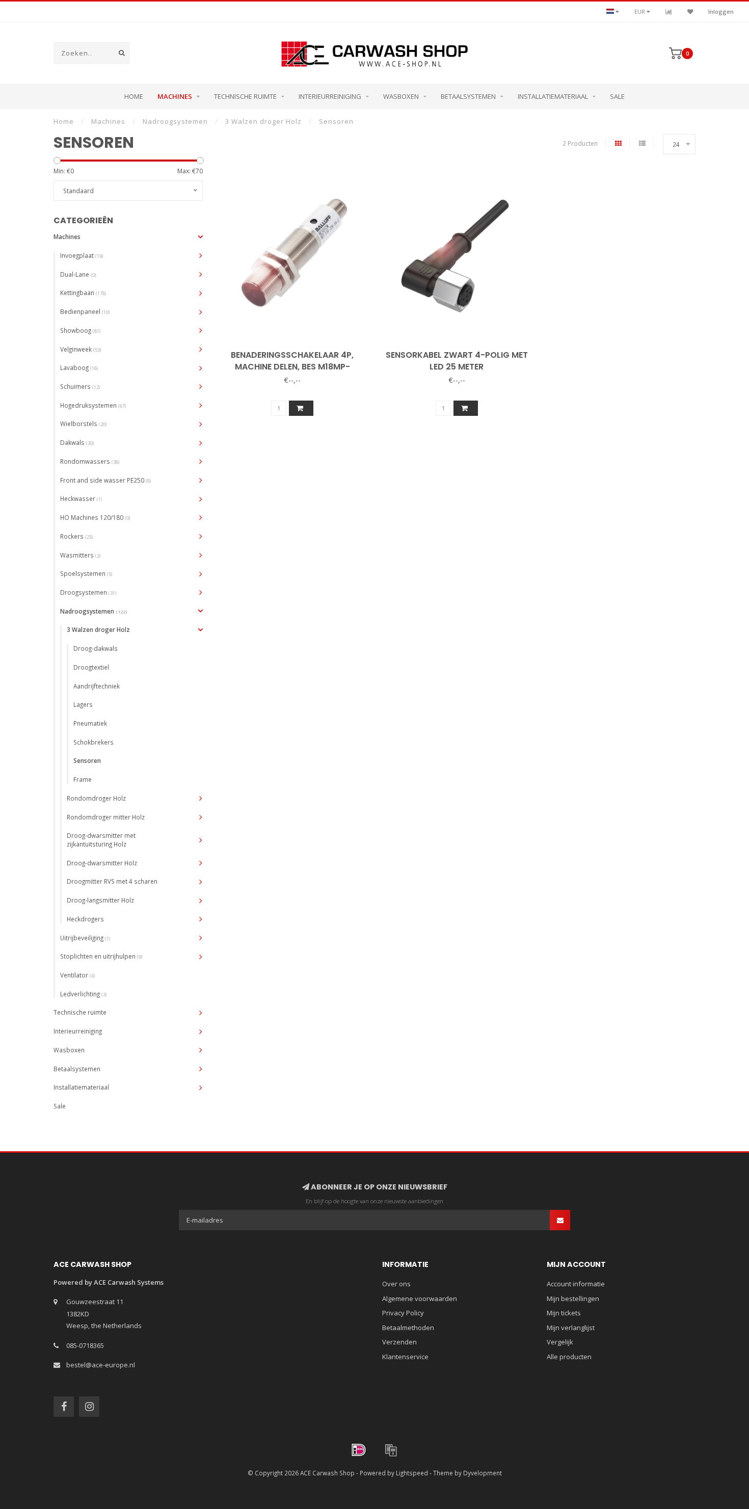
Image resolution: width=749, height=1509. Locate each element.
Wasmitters (80, 555)
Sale (617, 96)
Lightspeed (412, 1473)
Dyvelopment (482, 1473)
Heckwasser (81, 498)
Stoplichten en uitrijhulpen (101, 956)
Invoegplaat (81, 255)
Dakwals (77, 442)
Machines (174, 96)
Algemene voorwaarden (419, 1298)
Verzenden (399, 1341)
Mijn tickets (564, 1312)
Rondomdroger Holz (96, 798)
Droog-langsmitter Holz (100, 900)
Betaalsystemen (468, 96)
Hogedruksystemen (93, 405)
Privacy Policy (403, 1312)
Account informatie (576, 1283)
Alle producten (569, 1356)
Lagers (83, 704)
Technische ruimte (245, 96)
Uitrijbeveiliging (85, 938)
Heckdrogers (85, 919)
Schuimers (80, 386)
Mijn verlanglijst (571, 1327)
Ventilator (77, 975)
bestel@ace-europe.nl (100, 1364)
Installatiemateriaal (553, 96)
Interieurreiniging (330, 96)
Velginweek (80, 349)
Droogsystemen (88, 592)
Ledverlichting (83, 994)
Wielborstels (83, 423)
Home (133, 96)
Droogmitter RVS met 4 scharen (112, 881)
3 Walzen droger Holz (98, 629)
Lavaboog (79, 367)
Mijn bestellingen (573, 1298)
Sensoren (87, 760)
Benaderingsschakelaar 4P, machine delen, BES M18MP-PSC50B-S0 (292, 366)
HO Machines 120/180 (95, 517)
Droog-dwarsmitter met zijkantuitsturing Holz (101, 839)
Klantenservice (405, 1356)
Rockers (76, 536)
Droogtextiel (91, 667)
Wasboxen (401, 96)
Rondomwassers (89, 461)
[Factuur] (391, 1450)
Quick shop (296, 352)
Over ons (396, 1283)
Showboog (80, 330)
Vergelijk (560, 1341)
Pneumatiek (90, 723)
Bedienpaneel (85, 311)
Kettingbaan (83, 292)
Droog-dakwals (95, 648)
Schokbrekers (93, 742)
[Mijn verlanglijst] (690, 11)
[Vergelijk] (668, 11)
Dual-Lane (78, 274)
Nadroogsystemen (93, 611)
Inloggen (721, 11)
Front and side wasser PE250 (105, 480)
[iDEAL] (358, 1450)
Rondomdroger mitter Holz (106, 817)
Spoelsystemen (86, 573)
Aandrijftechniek (96, 686)
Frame (82, 779)
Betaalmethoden (408, 1327)
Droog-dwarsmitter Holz (102, 863)
